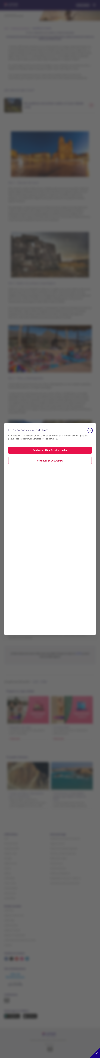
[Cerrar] (90, 430)
